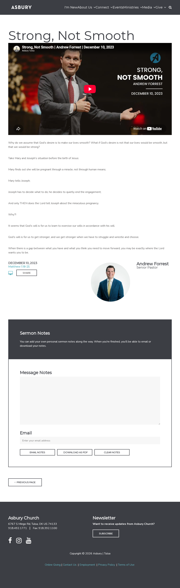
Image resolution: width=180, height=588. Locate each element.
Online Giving (53, 565)
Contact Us (69, 565)
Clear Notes (112, 452)
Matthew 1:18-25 (19, 266)
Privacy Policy (106, 565)
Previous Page (26, 482)
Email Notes (37, 452)
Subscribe (106, 533)
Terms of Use (126, 565)
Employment (87, 565)
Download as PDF (75, 452)
